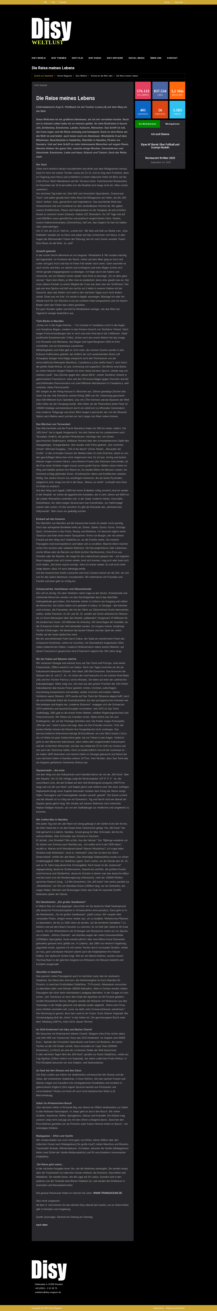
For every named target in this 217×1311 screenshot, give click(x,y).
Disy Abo (179, 2)
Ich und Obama (160, 134)
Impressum (158, 1308)
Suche (167, 2)
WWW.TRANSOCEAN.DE (107, 1193)
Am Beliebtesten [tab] (147, 124)
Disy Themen (58, 58)
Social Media (137, 58)
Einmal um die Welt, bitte (101, 76)
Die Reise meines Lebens (127, 76)
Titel (53, 2)
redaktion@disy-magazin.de (48, 1292)
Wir (45, 2)
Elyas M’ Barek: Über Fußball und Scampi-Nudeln (160, 146)
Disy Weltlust (81, 76)
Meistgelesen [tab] (172, 124)
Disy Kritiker (115, 58)
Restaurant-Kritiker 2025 (160, 157)
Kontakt (62, 2)
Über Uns (155, 58)
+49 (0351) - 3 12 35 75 (46, 1288)
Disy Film (77, 58)
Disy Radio (95, 58)
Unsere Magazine (64, 76)
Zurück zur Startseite (43, 76)
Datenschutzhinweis (175, 1308)
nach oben (42, 1224)
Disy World (39, 58)
